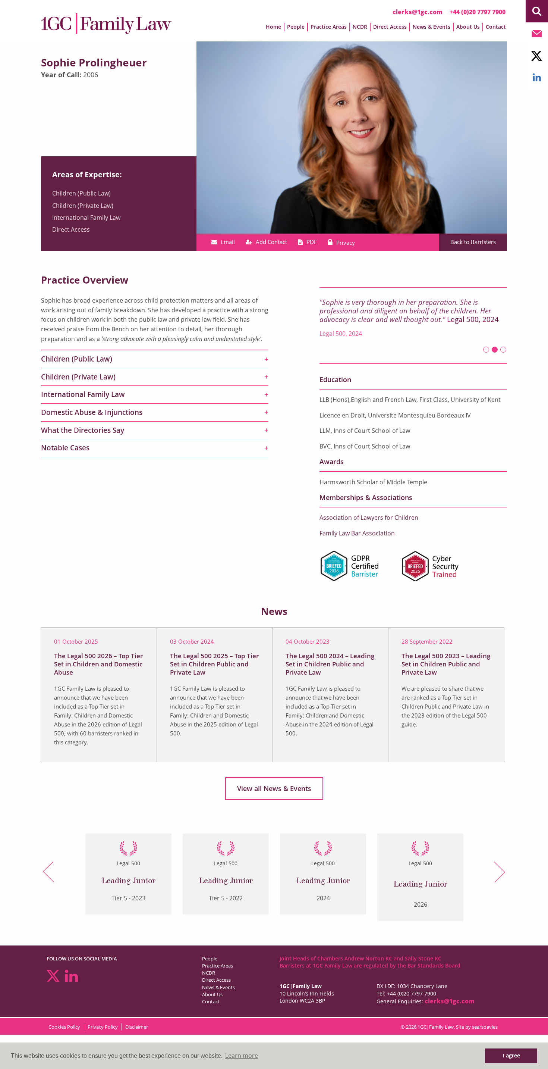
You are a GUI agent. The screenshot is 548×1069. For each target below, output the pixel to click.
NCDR (208, 972)
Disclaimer (136, 1026)
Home (273, 26)
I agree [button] (511, 1055)
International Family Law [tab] (83, 394)
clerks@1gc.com (418, 12)
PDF (311, 242)
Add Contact (271, 242)
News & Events (218, 987)
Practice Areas (217, 965)
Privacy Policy (103, 1026)
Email (228, 242)
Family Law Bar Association (357, 533)
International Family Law (86, 217)
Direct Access (71, 229)
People (209, 958)
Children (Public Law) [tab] (76, 359)
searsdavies (485, 1026)
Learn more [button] (241, 1055)
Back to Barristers (473, 242)
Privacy (345, 242)
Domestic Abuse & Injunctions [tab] (91, 412)
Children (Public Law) (81, 193)
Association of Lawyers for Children (368, 517)
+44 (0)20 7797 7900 (478, 12)
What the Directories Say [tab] (82, 430)
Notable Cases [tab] (65, 448)
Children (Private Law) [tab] (78, 377)
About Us (212, 994)
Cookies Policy (64, 1026)
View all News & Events (274, 788)
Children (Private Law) (82, 205)
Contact (496, 26)
